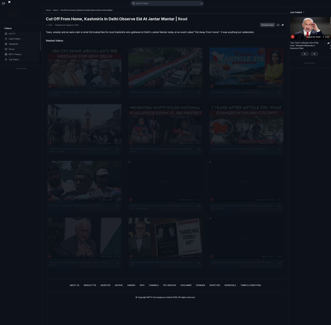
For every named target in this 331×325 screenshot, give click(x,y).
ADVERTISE (105, 285)
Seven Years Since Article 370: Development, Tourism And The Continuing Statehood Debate (79, 150)
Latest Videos (14, 39)
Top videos (14, 59)
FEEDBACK (200, 285)
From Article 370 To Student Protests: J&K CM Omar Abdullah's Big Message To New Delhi (80, 93)
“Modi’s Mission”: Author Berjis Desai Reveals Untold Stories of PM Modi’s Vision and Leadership (160, 207)
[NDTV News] (14, 11)
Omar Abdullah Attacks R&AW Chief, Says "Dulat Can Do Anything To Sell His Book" (161, 263)
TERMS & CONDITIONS (250, 285)
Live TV (12, 33)
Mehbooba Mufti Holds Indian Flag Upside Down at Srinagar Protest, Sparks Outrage (161, 150)
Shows (11, 49)
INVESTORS (215, 285)
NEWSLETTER (90, 285)
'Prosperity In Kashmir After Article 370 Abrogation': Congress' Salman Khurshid (78, 263)
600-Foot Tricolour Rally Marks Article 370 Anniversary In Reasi (156, 92)
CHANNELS (154, 285)
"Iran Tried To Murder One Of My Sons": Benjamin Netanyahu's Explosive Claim (304, 45)
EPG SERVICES (169, 285)
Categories (13, 44)
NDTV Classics (15, 54)
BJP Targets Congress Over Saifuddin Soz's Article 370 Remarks (76, 206)
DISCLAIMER (186, 285)
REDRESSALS (230, 285)
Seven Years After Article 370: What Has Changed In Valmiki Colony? (239, 149)
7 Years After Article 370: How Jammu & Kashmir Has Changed (236, 92)
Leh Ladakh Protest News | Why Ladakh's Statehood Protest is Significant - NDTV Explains (241, 207)
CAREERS (131, 285)
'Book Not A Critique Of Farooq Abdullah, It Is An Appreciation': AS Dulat (240, 262)
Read (182, 19)
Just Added (296, 12)
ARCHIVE (119, 285)
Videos (8, 28)
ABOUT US (74, 285)
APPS (142, 285)
